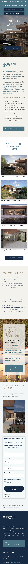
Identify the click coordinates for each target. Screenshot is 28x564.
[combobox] (6, 468)
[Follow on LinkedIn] (7, 552)
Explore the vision (12, 48)
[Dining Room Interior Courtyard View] (14, 248)
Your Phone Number (9, 466)
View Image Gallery (14, 258)
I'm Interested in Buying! (14, 10)
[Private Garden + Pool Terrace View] (14, 198)
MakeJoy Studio (16, 562)
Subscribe (8, 482)
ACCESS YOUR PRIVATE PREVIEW (14, 488)
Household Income (9, 472)
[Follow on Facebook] (10, 552)
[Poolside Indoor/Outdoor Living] (14, 223)
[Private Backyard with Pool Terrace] (14, 174)
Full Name (7, 452)
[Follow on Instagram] (4, 552)
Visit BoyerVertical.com (12, 543)
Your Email (7, 459)
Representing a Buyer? (14, 13)
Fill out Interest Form (14, 129)
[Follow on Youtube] (13, 552)
